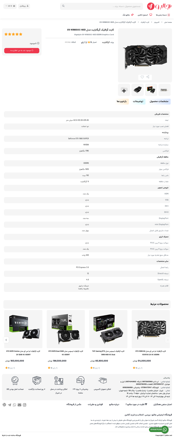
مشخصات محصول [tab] (159, 102)
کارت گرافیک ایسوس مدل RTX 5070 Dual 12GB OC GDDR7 (66, 353)
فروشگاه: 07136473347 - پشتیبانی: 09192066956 (141, 387)
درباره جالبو (114, 404)
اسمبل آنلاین (143, 15)
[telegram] (9, 405)
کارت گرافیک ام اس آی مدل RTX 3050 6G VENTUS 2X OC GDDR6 (151, 353)
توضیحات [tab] (138, 102)
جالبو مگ (126, 15)
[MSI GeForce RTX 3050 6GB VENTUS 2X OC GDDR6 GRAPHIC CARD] (151, 329)
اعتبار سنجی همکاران (162, 404)
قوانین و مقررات (95, 404)
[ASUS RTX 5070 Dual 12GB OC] (66, 329)
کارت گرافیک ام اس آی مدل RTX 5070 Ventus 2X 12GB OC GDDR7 (23, 353)
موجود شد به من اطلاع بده (21, 50)
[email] (19, 405)
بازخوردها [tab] (122, 102)
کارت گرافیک (145, 22)
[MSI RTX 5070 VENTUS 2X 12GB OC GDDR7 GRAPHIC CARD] (23, 329)
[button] (168, 340)
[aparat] (4, 405)
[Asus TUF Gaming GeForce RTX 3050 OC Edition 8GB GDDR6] (108, 329)
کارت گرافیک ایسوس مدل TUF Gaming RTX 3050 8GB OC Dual (108, 353)
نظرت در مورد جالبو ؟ (135, 404)
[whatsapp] (14, 405)
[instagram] (24, 405)
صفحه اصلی (168, 22)
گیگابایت (106, 42)
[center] (63, 6)
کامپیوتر (156, 22)
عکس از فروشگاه (73, 404)
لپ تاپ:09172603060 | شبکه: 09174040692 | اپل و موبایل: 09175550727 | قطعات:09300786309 (145, 383)
